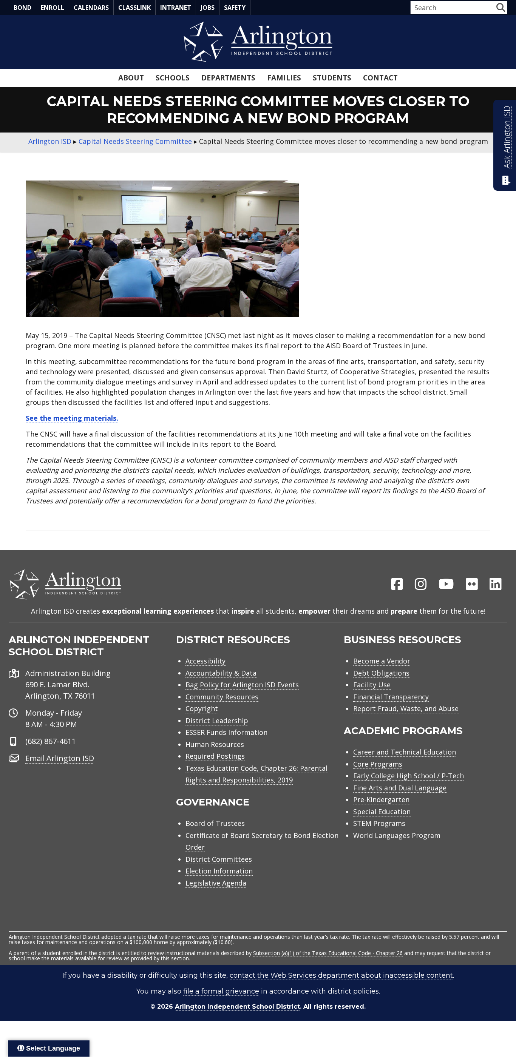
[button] (500, 7)
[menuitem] (397, 585)
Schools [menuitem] (173, 78)
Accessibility (205, 660)
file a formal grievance (221, 991)
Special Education (382, 811)
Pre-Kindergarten (381, 799)
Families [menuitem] (284, 78)
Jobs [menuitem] (208, 7)
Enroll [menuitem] (52, 7)
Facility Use (372, 684)
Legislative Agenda (215, 882)
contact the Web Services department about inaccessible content (341, 975)
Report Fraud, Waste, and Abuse (406, 708)
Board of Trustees (215, 823)
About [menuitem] (131, 78)
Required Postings (215, 756)
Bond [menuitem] (22, 7)
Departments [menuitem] (228, 78)
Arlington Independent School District (237, 1006)
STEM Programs (379, 823)
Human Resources (214, 744)
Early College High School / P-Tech (408, 775)
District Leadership (216, 720)
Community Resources (221, 696)
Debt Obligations (381, 672)
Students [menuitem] (332, 78)
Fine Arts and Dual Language (399, 787)
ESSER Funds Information (226, 732)
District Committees (218, 859)
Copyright (201, 708)
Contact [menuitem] (380, 78)
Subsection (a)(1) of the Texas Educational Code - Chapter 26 (328, 953)
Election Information (219, 870)
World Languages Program (396, 835)
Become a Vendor (381, 660)
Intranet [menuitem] (175, 7)
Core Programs (377, 763)
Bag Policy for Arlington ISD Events (242, 684)
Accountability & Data (220, 672)
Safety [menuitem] (235, 7)
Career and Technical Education (404, 751)
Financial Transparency (391, 696)
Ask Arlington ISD (507, 137)
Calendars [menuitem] (91, 7)
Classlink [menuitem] (134, 7)
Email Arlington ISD (59, 758)
